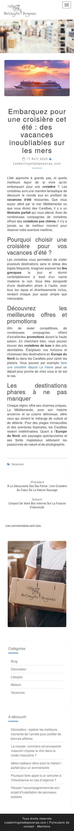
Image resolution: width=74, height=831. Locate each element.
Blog (14, 661)
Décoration (18, 669)
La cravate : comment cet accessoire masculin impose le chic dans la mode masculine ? (36, 750)
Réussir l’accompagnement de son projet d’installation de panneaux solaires (35, 792)
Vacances (17, 464)
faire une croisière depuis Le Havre (37, 364)
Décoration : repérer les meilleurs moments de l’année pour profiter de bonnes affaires (36, 734)
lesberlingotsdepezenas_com (37, 163)
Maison (16, 684)
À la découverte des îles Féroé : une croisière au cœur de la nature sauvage (37, 486)
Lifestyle (16, 677)
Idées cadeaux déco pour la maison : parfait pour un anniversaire (36, 765)
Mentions (43, 826)
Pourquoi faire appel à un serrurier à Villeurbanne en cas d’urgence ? (36, 777)
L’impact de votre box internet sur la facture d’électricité (37, 503)
